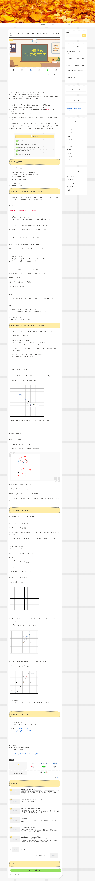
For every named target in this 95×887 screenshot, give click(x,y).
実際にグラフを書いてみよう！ (25, 154)
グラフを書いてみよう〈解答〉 (24, 731)
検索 (67, 32)
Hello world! (69, 105)
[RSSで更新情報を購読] (46, 772)
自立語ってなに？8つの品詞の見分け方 (75, 71)
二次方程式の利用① (71, 77)
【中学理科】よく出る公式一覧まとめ (75, 59)
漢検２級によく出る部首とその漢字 (75, 65)
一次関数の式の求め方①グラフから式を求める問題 (25, 754)
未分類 (12, 759)
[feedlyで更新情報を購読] (44, 772)
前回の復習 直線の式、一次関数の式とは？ (28, 144)
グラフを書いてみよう (22, 729)
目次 (34, 136)
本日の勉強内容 (21, 140)
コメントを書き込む (35, 870)
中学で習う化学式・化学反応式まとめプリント (75, 52)
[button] (56, 70)
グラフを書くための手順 (23, 150)
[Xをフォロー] (41, 772)
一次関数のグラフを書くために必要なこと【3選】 (29, 147)
